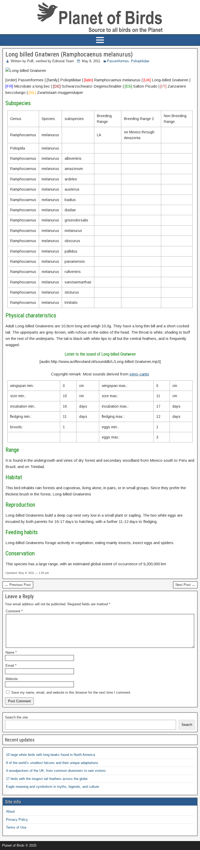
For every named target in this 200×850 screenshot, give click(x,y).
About (10, 811)
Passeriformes (118, 61)
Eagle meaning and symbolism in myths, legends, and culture (52, 787)
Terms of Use (16, 827)
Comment (14, 611)
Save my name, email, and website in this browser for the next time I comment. (71, 692)
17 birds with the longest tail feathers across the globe (47, 779)
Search (187, 725)
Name (11, 652)
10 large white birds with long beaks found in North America (50, 755)
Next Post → (185, 585)
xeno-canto (139, 374)
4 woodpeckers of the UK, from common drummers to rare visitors (56, 771)
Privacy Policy (17, 820)
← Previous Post (18, 585)
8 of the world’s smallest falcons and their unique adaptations (52, 763)
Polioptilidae (140, 61)
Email (10, 666)
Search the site (16, 717)
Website (11, 679)
